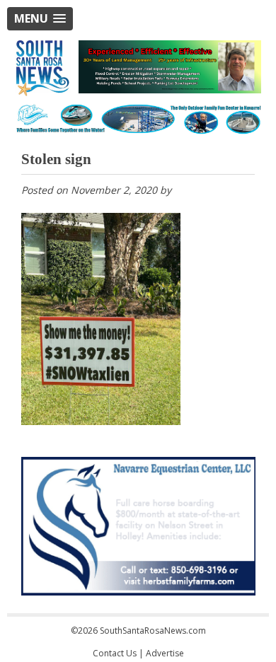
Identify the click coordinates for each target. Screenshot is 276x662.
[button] (40, 18)
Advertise (165, 653)
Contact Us (115, 653)
